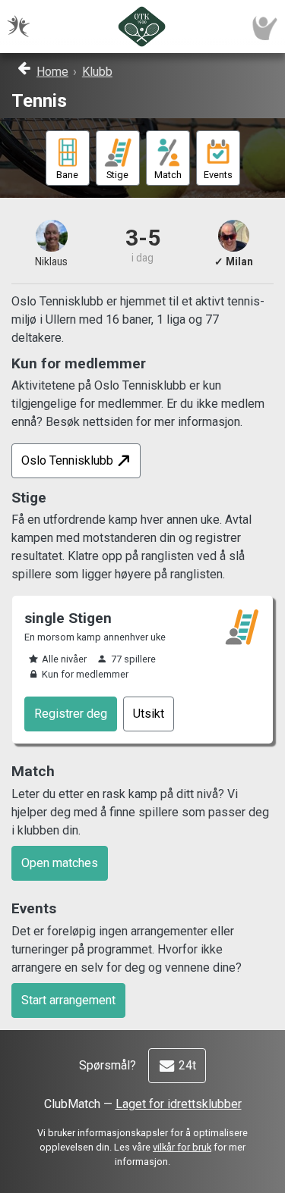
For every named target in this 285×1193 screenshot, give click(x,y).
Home (52, 71)
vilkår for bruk (182, 1147)
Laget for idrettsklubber (179, 1104)
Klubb (97, 71)
